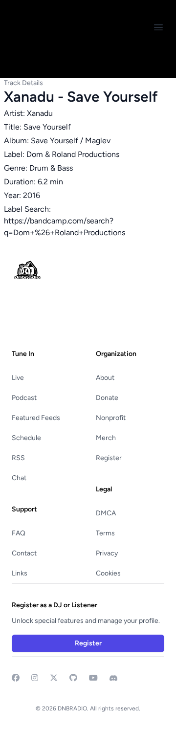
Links (19, 573)
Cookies (108, 573)
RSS (18, 458)
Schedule (26, 438)
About (105, 378)
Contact (24, 553)
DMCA (106, 513)
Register (109, 458)
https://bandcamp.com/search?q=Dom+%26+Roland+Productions (64, 226)
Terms (105, 533)
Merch (106, 438)
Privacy (107, 553)
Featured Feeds (36, 418)
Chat (19, 478)
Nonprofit (111, 418)
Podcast (24, 398)
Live (18, 378)
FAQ (18, 533)
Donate (107, 398)
